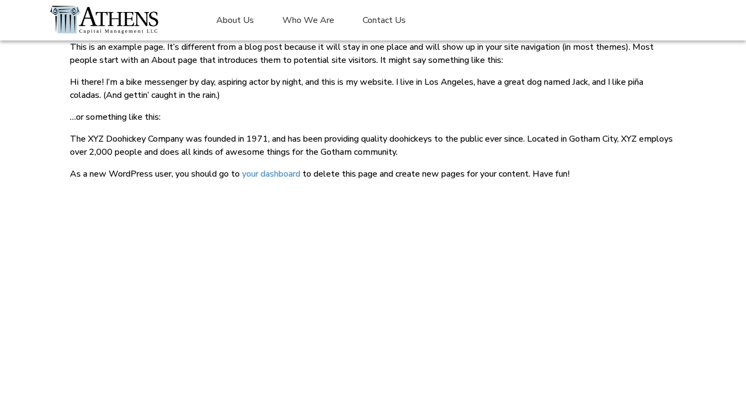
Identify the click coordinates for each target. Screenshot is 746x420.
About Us (235, 20)
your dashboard (271, 174)
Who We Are (308, 20)
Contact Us (384, 20)
